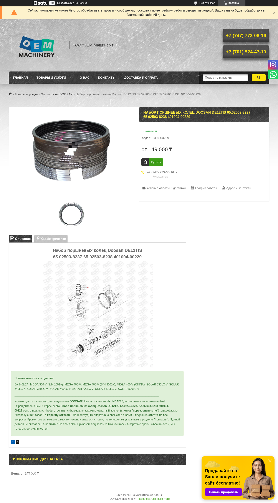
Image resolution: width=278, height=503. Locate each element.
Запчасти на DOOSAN (57, 94)
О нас (84, 77)
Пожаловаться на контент (154, 498)
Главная (20, 77)
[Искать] (259, 77)
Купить (156, 162)
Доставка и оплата (141, 77)
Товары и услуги (51, 77)
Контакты (107, 77)
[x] (17, 442)
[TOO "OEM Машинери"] (37, 45)
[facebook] (13, 442)
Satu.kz (158, 494)
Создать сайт (65, 3)
